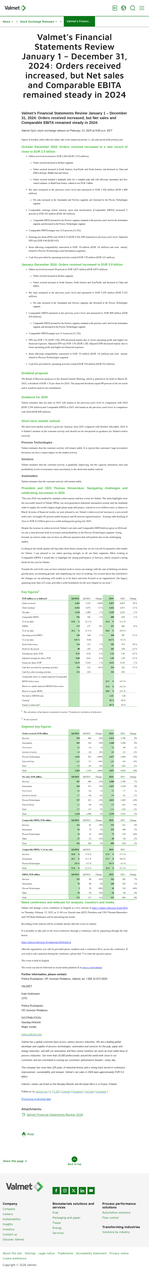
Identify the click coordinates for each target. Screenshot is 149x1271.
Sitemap (30, 1253)
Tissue (57, 1222)
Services (58, 1232)
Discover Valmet (13, 1239)
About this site (12, 1253)
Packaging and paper (66, 1217)
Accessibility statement (91, 1253)
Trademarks (65, 1253)
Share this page (13, 1161)
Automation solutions (116, 1212)
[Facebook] (56, 1190)
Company (9, 1208)
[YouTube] (91, 1190)
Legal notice (47, 1253)
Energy (57, 1227)
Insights (8, 1224)
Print (30, 1134)
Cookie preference (15, 1258)
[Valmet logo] (56, 7)
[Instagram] (65, 1190)
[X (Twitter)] (73, 1190)
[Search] (132, 8)
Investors (9, 1229)
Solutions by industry (116, 1232)
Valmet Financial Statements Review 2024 (55, 1114)
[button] (8, 21)
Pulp (55, 1212)
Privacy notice (119, 1253)
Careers (8, 1214)
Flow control (110, 1217)
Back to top (74, 1163)
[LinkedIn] (82, 1190)
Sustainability (12, 1219)
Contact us (10, 1234)
